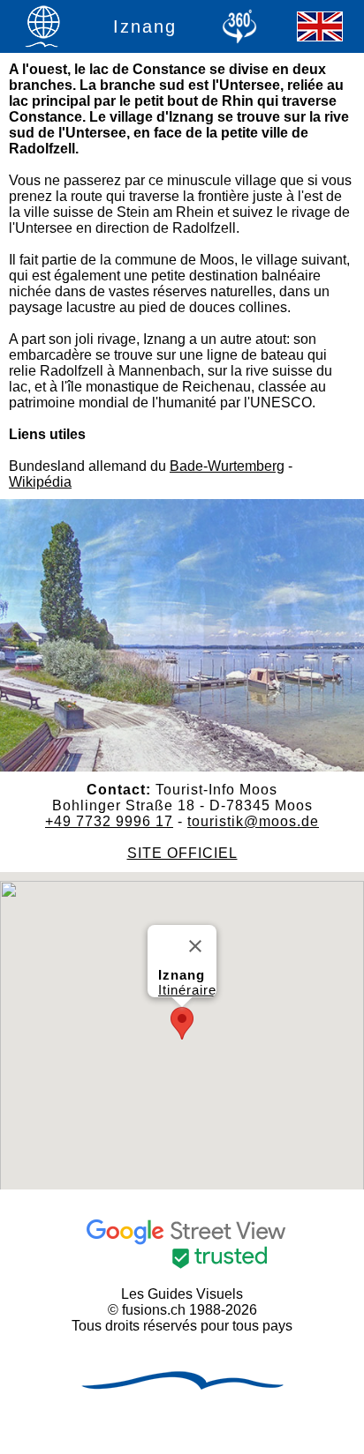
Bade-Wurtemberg (227, 466)
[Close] (195, 946)
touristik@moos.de (253, 821)
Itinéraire (187, 989)
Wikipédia (40, 481)
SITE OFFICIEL (182, 853)
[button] (182, 1023)
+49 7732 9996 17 (109, 821)
